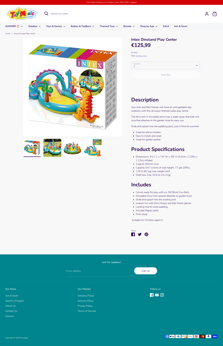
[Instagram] (162, 295)
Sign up (146, 270)
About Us (10, 306)
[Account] (207, 14)
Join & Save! (180, 26)
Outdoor (33, 26)
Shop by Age (147, 26)
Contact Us (11, 311)
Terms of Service (87, 311)
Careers (9, 316)
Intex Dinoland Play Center (24, 33)
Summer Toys (141, 56)
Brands (127, 26)
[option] (72, 88)
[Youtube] (157, 295)
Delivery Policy (86, 295)
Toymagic (24, 338)
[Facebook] (152, 295)
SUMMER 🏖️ (12, 26)
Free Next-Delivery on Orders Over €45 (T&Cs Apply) (111, 2)
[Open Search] (46, 13)
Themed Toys (107, 26)
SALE (166, 26)
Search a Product (14, 301)
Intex (136, 52)
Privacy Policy (85, 306)
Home (7, 33)
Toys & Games (54, 26)
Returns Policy (86, 301)
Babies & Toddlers (81, 26)
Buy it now (165, 84)
